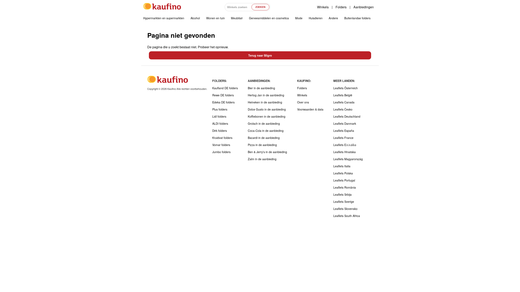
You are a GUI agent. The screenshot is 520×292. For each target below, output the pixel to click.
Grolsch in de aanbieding (264, 123)
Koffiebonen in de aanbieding (266, 116)
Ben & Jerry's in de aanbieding (267, 152)
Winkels (323, 7)
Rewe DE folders (223, 95)
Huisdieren (316, 18)
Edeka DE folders (223, 102)
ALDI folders (220, 123)
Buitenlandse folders (357, 18)
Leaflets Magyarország (348, 159)
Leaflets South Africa (346, 216)
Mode (298, 18)
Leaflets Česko (342, 109)
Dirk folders (219, 131)
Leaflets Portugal (344, 180)
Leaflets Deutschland (346, 116)
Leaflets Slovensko (345, 209)
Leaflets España (343, 131)
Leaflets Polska (343, 173)
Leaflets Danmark (344, 123)
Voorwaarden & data (310, 109)
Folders (341, 7)
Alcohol (195, 18)
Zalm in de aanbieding (262, 159)
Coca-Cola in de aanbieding (266, 131)
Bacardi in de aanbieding (264, 138)
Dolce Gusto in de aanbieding (267, 109)
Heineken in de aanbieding (265, 102)
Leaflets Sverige (343, 202)
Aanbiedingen (363, 7)
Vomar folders (221, 145)
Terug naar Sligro (260, 55)
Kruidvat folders (222, 138)
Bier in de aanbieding (261, 88)
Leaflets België (342, 95)
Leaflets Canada (343, 102)
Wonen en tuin (215, 18)
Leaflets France (343, 138)
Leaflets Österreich (345, 88)
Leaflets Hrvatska (344, 152)
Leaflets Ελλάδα (344, 145)
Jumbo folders (221, 152)
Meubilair (237, 18)
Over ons (303, 102)
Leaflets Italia (341, 166)
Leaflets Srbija (342, 194)
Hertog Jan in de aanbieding (266, 95)
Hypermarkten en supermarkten (163, 18)
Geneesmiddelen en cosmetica (269, 18)
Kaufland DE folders (225, 88)
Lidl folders (219, 116)
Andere (333, 18)
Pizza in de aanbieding (262, 145)
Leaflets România (344, 187)
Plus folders (219, 109)
